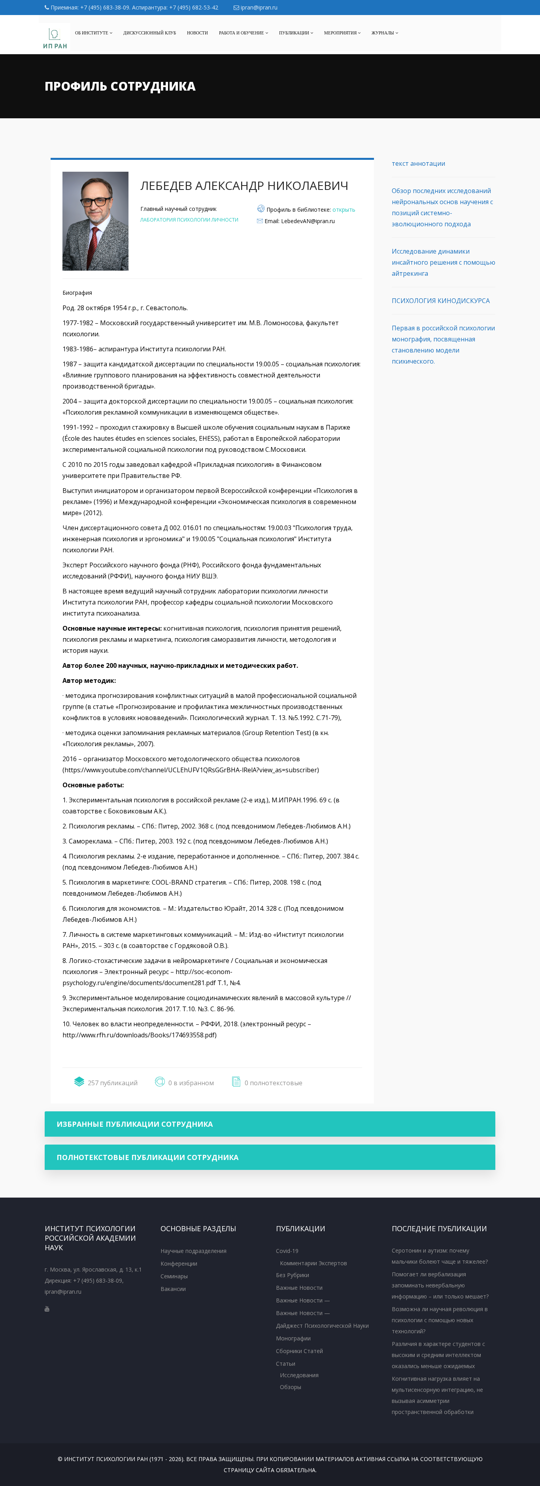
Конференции (178, 1263)
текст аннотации (418, 163)
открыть (343, 209)
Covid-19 (287, 1251)
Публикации (294, 33)
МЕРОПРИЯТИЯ (341, 33)
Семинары (174, 1276)
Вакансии (173, 1289)
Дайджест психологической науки (322, 1325)
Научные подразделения (193, 1251)
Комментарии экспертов (313, 1263)
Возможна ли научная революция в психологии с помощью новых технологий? (440, 1320)
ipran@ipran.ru (258, 7)
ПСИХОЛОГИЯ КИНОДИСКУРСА (441, 300)
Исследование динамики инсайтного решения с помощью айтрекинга (443, 262)
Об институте (92, 33)
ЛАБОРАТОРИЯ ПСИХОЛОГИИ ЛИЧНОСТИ (189, 219)
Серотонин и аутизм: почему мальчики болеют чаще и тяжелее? (440, 1256)
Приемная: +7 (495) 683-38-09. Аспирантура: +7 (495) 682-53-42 (133, 7)
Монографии (293, 1338)
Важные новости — (303, 1300)
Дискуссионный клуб (149, 33)
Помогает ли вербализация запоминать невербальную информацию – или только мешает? (440, 1285)
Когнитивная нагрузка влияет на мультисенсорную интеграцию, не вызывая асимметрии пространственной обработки (437, 1395)
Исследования (299, 1375)
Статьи (285, 1363)
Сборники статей (299, 1351)
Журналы (383, 33)
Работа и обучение (242, 33)
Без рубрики (292, 1275)
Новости (197, 33)
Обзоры (290, 1387)
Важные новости (299, 1287)
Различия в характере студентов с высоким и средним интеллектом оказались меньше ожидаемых (438, 1355)
